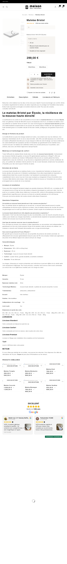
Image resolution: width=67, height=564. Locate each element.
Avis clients (6, 515)
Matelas (31, 15)
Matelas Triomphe (9, 371)
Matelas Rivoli (50, 369)
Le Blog (5, 511)
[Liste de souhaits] (36, 93)
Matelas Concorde (9, 385)
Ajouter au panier (48, 75)
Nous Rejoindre (8, 518)
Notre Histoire (7, 507)
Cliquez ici (20, 354)
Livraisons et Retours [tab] (51, 97)
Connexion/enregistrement (55, 7)
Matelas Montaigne (31, 387)
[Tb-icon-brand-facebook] (10, 492)
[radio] (32, 67)
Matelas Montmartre (31, 371)
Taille (29, 62)
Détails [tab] (35, 97)
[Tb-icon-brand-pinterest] (17, 492)
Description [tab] (23, 97)
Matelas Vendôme (51, 385)
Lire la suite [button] (45, 432)
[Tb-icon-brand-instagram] (15, 492)
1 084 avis (37, 409)
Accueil (24, 15)
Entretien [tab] (10, 97)
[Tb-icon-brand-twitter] (12, 492)
